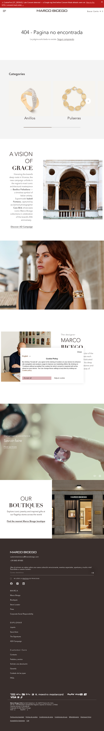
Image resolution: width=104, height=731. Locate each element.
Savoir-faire (14, 632)
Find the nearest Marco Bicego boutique (26, 521)
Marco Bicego (15, 595)
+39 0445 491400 (16, 561)
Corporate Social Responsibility (21, 614)
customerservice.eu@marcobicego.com (24, 557)
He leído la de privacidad (66, 712)
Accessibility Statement (17, 721)
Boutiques (14, 600)
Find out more (10, 447)
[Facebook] (11, 583)
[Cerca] (97, 682)
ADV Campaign (16, 641)
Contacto (13, 655)
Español (22, 710)
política (64, 712)
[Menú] (4, 11)
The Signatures (15, 636)
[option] (52, 275)
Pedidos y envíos (16, 659)
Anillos (29, 118)
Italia (11, 710)
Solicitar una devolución (19, 664)
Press (12, 609)
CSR (28, 721)
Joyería (12, 627)
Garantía (13, 669)
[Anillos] (30, 98)
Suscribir (72, 720)
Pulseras (74, 118)
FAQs (12, 678)
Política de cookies (32, 717)
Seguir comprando (65, 39)
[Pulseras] (74, 98)
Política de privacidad (17, 717)
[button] (88, 101)
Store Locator (15, 605)
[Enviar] (92, 573)
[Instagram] (17, 583)
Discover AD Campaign (22, 227)
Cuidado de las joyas (18, 673)
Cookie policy (26, 370)
